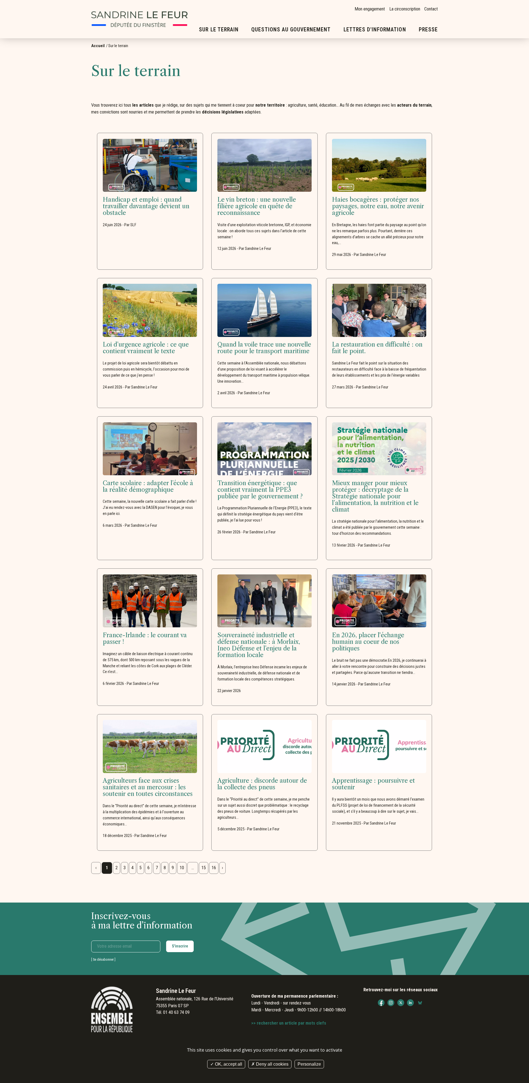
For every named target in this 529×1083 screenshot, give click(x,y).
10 (182, 867)
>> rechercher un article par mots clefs (288, 1023)
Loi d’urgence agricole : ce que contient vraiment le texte (146, 348)
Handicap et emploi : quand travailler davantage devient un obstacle (146, 206)
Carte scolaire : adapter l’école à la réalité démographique (148, 486)
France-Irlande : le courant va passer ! (145, 638)
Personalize (309, 1064)
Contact (431, 9)
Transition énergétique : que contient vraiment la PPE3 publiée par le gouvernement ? (260, 490)
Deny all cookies (271, 1064)
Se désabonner (103, 959)
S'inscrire (180, 946)
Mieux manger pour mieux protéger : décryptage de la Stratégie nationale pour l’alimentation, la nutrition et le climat (375, 496)
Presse (428, 29)
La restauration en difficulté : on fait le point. (377, 348)
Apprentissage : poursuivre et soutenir (373, 784)
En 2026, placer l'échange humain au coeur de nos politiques (368, 642)
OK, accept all (228, 1064)
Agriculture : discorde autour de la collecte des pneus (262, 784)
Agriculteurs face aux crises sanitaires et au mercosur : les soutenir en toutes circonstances (148, 787)
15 (203, 867)
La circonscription (404, 9)
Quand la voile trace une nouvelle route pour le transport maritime (264, 348)
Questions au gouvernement (291, 29)
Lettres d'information (375, 29)
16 (214, 867)
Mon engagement (370, 9)
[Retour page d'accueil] (139, 19)
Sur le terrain (219, 29)
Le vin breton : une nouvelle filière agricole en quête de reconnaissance (256, 206)
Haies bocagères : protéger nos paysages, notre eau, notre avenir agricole (378, 206)
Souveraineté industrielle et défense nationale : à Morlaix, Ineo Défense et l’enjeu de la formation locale (258, 645)
